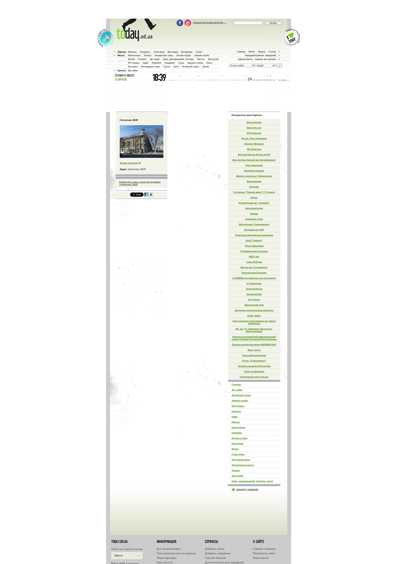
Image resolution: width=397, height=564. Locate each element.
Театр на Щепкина (254, 371)
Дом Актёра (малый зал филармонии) (254, 160)
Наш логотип (165, 562)
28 (264, 80)
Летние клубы (240, 438)
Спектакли (158, 52)
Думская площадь (254, 170)
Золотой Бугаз (254, 289)
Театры (236, 470)
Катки (209, 63)
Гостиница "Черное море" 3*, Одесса (254, 192)
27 (260, 80)
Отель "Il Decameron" (254, 360)
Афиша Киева (245, 59)
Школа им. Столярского (254, 267)
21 (239, 80)
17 (225, 80)
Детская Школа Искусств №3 (254, 154)
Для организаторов (169, 548)
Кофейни (237, 433)
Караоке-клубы (195, 63)
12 (209, 80)
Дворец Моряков (254, 144)
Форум (261, 51)
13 (212, 80)
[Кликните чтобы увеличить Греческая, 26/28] (141, 157)
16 (222, 80)
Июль (172, 80)
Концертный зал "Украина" (254, 203)
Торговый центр (241, 459)
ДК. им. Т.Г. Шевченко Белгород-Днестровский (254, 330)
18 (229, 80)
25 (254, 80)
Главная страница (264, 548)
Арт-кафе (237, 390)
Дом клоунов (254, 122)
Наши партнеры (166, 557)
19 (232, 80)
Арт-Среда (254, 299)
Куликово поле (254, 219)
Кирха (254, 197)
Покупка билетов (215, 557)
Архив (205, 66)
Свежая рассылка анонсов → (209, 22)
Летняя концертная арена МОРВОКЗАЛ (254, 344)
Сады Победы (254, 262)
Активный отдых (241, 395)
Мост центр (254, 350)
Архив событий (129, 163)
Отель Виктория (254, 246)
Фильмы (132, 52)
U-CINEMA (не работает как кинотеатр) (254, 278)
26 (257, 80)
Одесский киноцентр (254, 355)
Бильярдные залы (150, 66)
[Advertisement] (198, 9)
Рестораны (238, 406)
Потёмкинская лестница (254, 251)
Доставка (133, 70)
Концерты (145, 52)
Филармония (254, 181)
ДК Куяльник (254, 133)
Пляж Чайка (254, 315)
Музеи (235, 449)
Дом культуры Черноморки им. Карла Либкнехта (254, 322)
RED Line (254, 256)
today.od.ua (119, 541)
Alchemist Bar (254, 294)
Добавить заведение (218, 553)
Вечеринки (186, 52)
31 (274, 80)
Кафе (235, 416)
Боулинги (133, 66)
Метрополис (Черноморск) (254, 224)
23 (245, 80)
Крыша (254, 213)
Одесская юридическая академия (254, 235)
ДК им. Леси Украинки (254, 138)
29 (267, 80)
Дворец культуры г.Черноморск (254, 176)
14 (215, 80)
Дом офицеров (254, 165)
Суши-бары (238, 454)
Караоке (236, 411)
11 (206, 80)
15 (219, 80)
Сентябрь (282, 80)
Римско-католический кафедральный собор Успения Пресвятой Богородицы (254, 338)
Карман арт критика (265, 59)
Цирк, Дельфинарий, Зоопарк (178, 59)
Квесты (236, 422)
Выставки (173, 52)
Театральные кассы (243, 465)
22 (242, 80)
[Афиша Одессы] (134, 40)
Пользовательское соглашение (176, 553)
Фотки (252, 51)
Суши (181, 63)
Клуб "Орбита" (254, 240)
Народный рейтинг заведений (260, 55)
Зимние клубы (240, 400)
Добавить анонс (215, 548)
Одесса (118, 555)
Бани (176, 66)
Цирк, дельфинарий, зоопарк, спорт (252, 481)
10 (202, 80)
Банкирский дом (254, 305)
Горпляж (254, 187)
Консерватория (254, 208)
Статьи (272, 51)
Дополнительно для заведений (224, 562)
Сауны (166, 66)
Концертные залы (164, 55)
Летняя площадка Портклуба (254, 366)
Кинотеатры (238, 427)
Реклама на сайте (264, 553)
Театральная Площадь (254, 272)
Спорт (199, 52)
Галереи (236, 384)
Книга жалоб (261, 557)
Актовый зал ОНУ (254, 229)
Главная (241, 51)
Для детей (237, 476)
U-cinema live (254, 283)
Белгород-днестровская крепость (254, 310)
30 (270, 80)
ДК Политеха (254, 149)
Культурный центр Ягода (254, 377)
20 (235, 80)
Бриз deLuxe (254, 127)
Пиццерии (237, 443)
